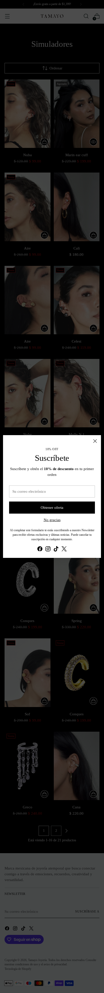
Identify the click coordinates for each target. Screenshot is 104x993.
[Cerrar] (95, 441)
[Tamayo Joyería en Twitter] (64, 549)
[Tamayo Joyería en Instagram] (48, 549)
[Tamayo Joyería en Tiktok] (56, 549)
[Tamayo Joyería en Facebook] (40, 549)
